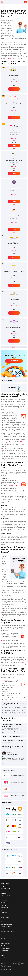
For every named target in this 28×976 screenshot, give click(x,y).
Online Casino (3, 5)
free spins (9, 58)
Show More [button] (14, 347)
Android (3, 664)
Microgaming (5, 680)
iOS (23, 662)
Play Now (14, 89)
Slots (8, 5)
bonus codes (14, 485)
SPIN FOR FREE (14, 360)
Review (14, 91)
